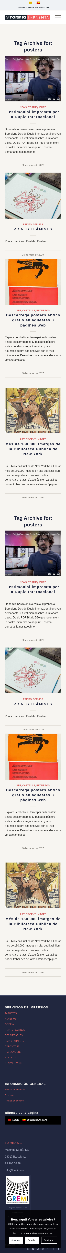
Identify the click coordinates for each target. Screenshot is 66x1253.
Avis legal (10, 1095)
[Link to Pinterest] (48, 1248)
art (18, 310)
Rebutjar (32, 1240)
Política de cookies (14, 1100)
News (23, 107)
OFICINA (9, 1024)
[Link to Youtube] (38, 1248)
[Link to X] (53, 1248)
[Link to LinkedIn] (43, 1248)
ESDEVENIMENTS (14, 1041)
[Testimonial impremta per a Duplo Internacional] (33, 78)
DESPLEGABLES (14, 1035)
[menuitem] (56, 17)
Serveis (38, 224)
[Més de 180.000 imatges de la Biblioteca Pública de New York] (33, 411)
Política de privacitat (15, 1089)
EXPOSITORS (12, 1046)
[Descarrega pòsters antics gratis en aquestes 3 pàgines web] (33, 282)
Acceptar (16, 1240)
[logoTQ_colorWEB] (27, 17)
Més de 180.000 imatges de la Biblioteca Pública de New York (33, 449)
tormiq (33, 107)
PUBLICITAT (11, 1057)
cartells (28, 310)
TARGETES (11, 1013)
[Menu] (56, 17)
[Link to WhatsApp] (28, 1248)
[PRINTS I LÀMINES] (33, 195)
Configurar (49, 1240)
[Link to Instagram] (33, 1248)
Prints (27, 224)
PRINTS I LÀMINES (33, 229)
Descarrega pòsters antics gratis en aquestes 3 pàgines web (33, 320)
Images (41, 439)
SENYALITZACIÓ (13, 1063)
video (42, 107)
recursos (43, 310)
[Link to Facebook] (58, 1248)
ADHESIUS (10, 1018)
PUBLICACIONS (13, 1052)
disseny (31, 439)
